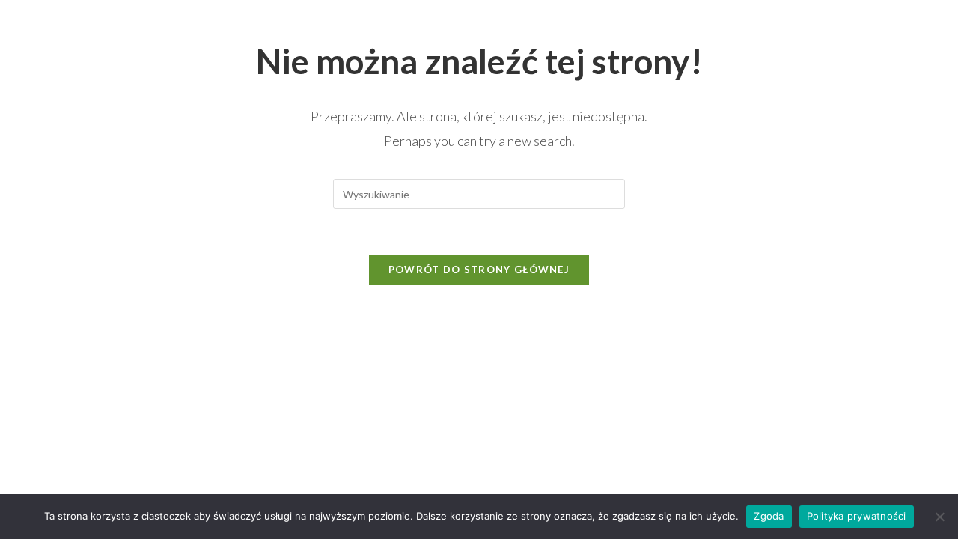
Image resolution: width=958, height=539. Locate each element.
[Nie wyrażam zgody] (939, 516)
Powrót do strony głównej (479, 269)
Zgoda (769, 516)
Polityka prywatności (856, 516)
